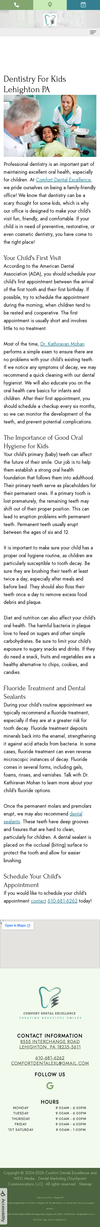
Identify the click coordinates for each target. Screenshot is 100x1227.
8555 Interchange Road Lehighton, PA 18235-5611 (50, 1044)
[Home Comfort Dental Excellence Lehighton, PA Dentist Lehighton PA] (50, 20)
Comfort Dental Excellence (63, 179)
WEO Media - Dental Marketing (40, 1178)
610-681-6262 (62, 901)
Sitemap (85, 1184)
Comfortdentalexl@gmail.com (50, 1063)
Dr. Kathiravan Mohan (62, 344)
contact (38, 901)
